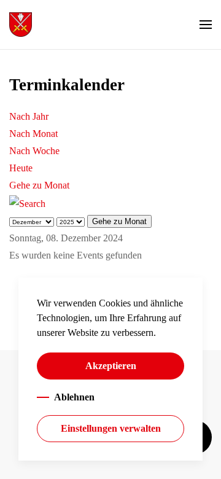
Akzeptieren (110, 365)
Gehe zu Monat (39, 185)
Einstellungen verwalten (111, 428)
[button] (206, 24)
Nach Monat (33, 133)
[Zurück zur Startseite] (20, 24)
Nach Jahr (28, 116)
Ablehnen (74, 397)
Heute (21, 168)
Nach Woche (34, 151)
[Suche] (27, 202)
